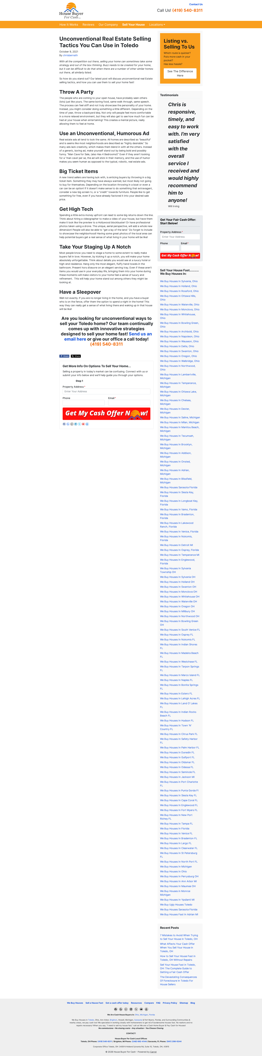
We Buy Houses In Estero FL (176, 693)
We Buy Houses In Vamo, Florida (178, 509)
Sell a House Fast (94, 1003)
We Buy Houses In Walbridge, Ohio (180, 361)
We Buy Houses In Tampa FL (176, 823)
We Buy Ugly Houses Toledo (176, 904)
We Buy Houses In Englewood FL (179, 805)
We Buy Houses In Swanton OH (178, 586)
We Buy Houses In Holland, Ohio (178, 286)
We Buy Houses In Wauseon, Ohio (179, 341)
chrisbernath (70, 55)
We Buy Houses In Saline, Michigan (180, 417)
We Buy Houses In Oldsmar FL (177, 762)
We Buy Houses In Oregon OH (177, 606)
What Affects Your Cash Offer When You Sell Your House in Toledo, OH (177, 947)
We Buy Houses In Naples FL (176, 680)
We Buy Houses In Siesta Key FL (178, 795)
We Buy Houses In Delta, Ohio (177, 346)
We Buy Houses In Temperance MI (179, 554)
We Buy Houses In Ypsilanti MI (177, 899)
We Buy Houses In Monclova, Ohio (180, 309)
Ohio (137, 1015)
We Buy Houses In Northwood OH (179, 616)
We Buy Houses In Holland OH (177, 581)
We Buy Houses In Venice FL (176, 833)
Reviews (88, 24)
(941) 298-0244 (174, 1041)
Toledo (91, 1020)
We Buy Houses (75, 1003)
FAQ (158, 1003)
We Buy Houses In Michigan (176, 866)
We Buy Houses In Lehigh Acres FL (180, 698)
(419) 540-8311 (187, 10)
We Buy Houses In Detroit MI (176, 545)
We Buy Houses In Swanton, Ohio (179, 351)
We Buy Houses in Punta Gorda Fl (179, 790)
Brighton (113, 1020)
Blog (192, 1003)
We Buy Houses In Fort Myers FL (179, 810)
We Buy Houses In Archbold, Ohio (179, 331)
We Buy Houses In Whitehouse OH (179, 596)
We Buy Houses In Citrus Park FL (179, 734)
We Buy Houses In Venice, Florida (179, 531)
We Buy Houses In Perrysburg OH (179, 876)
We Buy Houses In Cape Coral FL (179, 800)
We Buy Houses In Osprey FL (176, 634)
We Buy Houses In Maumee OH (178, 886)
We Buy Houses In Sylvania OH (177, 577)
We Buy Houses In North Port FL (179, 861)
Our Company (108, 24)
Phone (66, 398)
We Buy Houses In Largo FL (176, 843)
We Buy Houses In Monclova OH (178, 591)
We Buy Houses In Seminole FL (177, 772)
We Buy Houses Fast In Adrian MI (179, 914)
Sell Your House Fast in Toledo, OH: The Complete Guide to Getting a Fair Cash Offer (178, 968)
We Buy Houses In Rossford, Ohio (179, 291)
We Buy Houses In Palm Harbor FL (179, 747)
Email (112, 398)
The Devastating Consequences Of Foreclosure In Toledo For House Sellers (178, 981)
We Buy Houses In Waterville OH (178, 601)
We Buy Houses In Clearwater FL (179, 848)
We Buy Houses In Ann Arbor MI (178, 881)
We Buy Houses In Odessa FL (176, 767)
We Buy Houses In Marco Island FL (180, 675)
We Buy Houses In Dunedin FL (177, 752)
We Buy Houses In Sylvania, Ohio (179, 281)
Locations (156, 24)
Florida (152, 1015)
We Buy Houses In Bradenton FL (178, 838)
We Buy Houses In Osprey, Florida (179, 550)
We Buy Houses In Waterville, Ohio (179, 304)
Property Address (74, 386)
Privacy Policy (170, 1003)
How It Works (68, 24)
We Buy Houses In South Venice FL (180, 629)
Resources (136, 1003)
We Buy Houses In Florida (174, 828)
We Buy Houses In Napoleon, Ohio (179, 336)
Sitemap (184, 1003)
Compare (149, 1003)
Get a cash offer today (117, 1003)
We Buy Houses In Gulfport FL (177, 757)
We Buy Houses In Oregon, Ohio (178, 356)
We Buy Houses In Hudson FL (177, 720)
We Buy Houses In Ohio (173, 871)
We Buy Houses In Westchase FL (178, 661)
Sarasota (138, 1020)
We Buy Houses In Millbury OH (177, 611)
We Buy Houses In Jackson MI (177, 777)
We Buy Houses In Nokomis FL (177, 639)
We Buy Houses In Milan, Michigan (179, 422)
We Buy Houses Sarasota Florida (178, 487)
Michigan (144, 1015)
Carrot (153, 1052)
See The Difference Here (180, 73)
